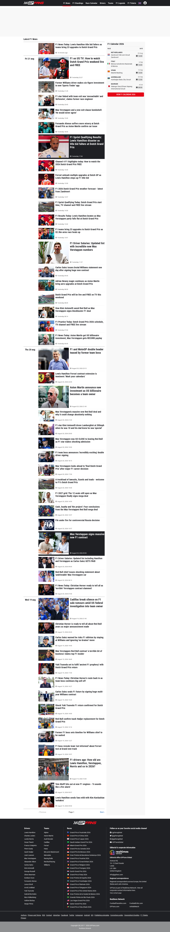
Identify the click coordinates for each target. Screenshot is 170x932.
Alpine (46, 832)
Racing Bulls (48, 858)
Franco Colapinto (30, 845)
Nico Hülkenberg (30, 897)
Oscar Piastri (29, 842)
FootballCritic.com (136, 903)
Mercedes (47, 855)
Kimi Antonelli (29, 868)
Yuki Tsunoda (29, 891)
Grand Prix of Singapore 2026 (80, 887)
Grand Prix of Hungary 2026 (80, 868)
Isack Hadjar (28, 852)
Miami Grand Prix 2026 (78, 845)
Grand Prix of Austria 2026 (79, 858)
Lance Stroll (28, 884)
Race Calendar (91, 3)
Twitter (71, 915)
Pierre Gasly (28, 849)
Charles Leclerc (29, 836)
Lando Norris (29, 839)
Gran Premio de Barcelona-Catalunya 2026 (85, 855)
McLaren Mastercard (51, 852)
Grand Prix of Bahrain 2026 (80, 884)
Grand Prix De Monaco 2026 (80, 852)
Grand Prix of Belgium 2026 (80, 865)
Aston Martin (48, 836)
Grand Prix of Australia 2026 (80, 832)
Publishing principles (101, 915)
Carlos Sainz (28, 865)
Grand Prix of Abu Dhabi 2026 (80, 907)
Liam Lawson (29, 855)
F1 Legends (120, 3)
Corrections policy (116, 915)
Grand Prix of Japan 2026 (79, 839)
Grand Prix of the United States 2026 (83, 891)
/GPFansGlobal (117, 842)
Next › (102, 812)
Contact (49, 915)
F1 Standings (78, 3)
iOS (92, 915)
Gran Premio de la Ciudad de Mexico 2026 (85, 894)
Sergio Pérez (28, 904)
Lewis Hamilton (29, 832)
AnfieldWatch (134, 906)
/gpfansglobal (116, 832)
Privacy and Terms (34, 915)
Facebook (64, 915)
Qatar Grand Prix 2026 (78, 904)
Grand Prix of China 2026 (79, 836)
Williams (47, 865)
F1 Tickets (132, 3)
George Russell (29, 871)
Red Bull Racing (49, 862)
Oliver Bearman (29, 875)
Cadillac (47, 842)
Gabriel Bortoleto (30, 894)
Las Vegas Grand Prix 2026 (80, 900)
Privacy (23, 918)
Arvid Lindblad (29, 887)
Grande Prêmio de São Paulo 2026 (82, 897)
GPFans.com (114, 906)
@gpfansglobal (117, 836)
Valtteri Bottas (29, 900)
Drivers (103, 3)
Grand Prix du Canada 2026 (80, 849)
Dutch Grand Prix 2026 (78, 871)
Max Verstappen (30, 858)
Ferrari (46, 845)
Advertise (56, 915)
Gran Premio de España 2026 (80, 878)
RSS (43, 915)
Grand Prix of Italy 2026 (78, 875)
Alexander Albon (30, 862)
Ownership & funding (131, 915)
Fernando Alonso (30, 881)
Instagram (79, 915)
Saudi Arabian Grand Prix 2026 (81, 842)
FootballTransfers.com (118, 903)
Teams (110, 3)
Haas (46, 849)
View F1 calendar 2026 (125, 94)
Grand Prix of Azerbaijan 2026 (81, 881)
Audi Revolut (48, 839)
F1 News (66, 3)
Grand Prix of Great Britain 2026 (81, 862)
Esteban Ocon (29, 878)
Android (87, 915)
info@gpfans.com (116, 875)
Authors (24, 915)
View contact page (115, 893)
